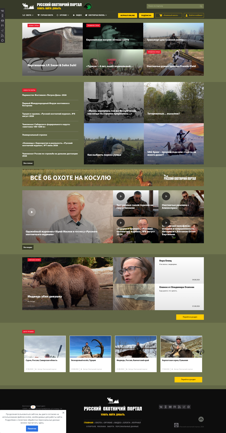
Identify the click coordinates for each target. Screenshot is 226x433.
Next (202, 351)
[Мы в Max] (2, 40)
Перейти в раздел (190, 317)
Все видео (28, 247)
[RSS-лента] (2, 35)
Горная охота (47, 15)
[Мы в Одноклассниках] (2, 15)
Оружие (63, 15)
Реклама (101, 427)
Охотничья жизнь (96, 15)
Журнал (127, 16)
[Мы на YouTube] (2, 20)
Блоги (126, 423)
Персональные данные (127, 427)
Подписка (146, 16)
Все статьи (28, 163)
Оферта (110, 427)
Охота (28, 15)
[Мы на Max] (188, 408)
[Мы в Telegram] (2, 30)
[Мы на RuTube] (2, 25)
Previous (24, 351)
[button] (32, 418)
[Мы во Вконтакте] (2, 10)
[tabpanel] (45, 354)
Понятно (32, 428)
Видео (79, 15)
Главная (88, 423)
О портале (91, 427)
